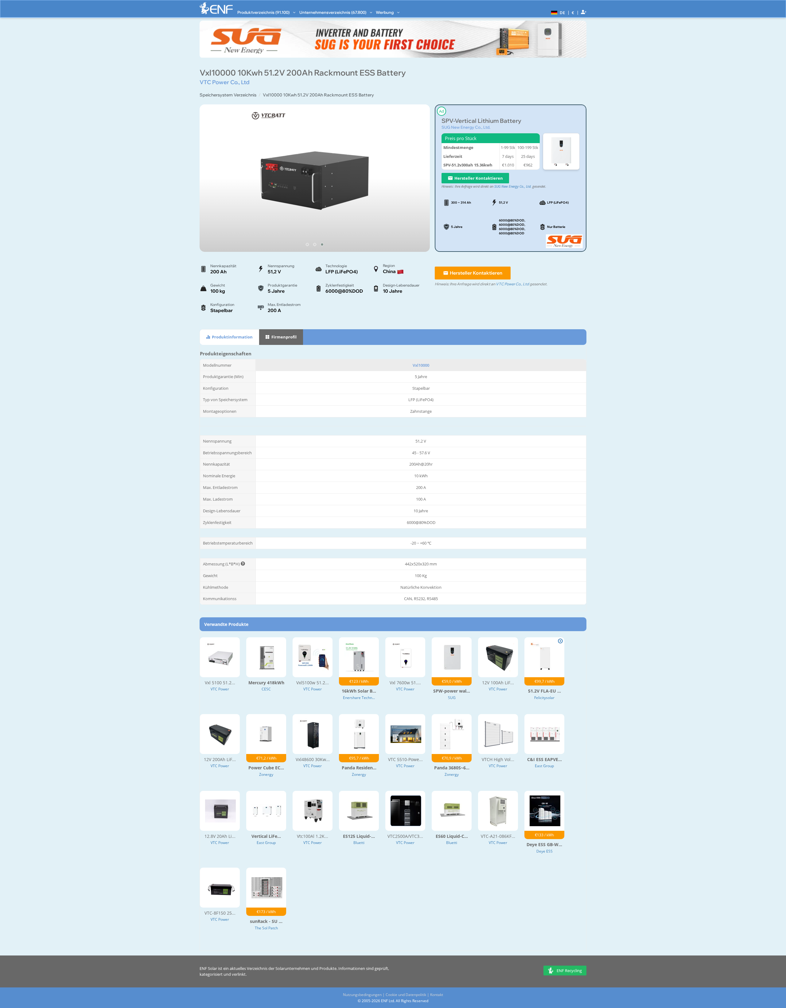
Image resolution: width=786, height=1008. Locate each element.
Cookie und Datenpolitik (406, 994)
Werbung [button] (385, 12)
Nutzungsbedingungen (362, 994)
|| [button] (573, 12)
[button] (557, 12)
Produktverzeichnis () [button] (263, 12)
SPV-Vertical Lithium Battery (481, 120)
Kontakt (436, 994)
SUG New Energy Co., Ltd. (466, 127)
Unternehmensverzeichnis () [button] (333, 12)
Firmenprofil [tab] (283, 337)
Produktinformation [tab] (232, 337)
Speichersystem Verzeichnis (228, 95)
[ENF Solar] (216, 8)
